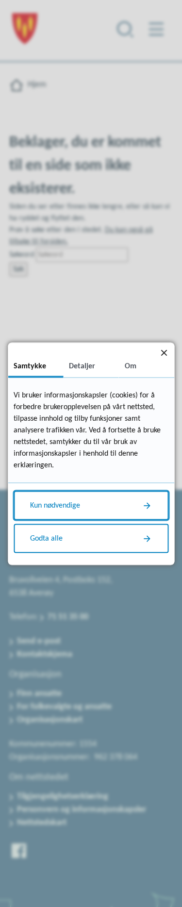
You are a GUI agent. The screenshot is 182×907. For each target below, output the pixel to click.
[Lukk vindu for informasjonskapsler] (164, 352)
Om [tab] (130, 366)
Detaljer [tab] (82, 366)
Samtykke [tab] (30, 366)
